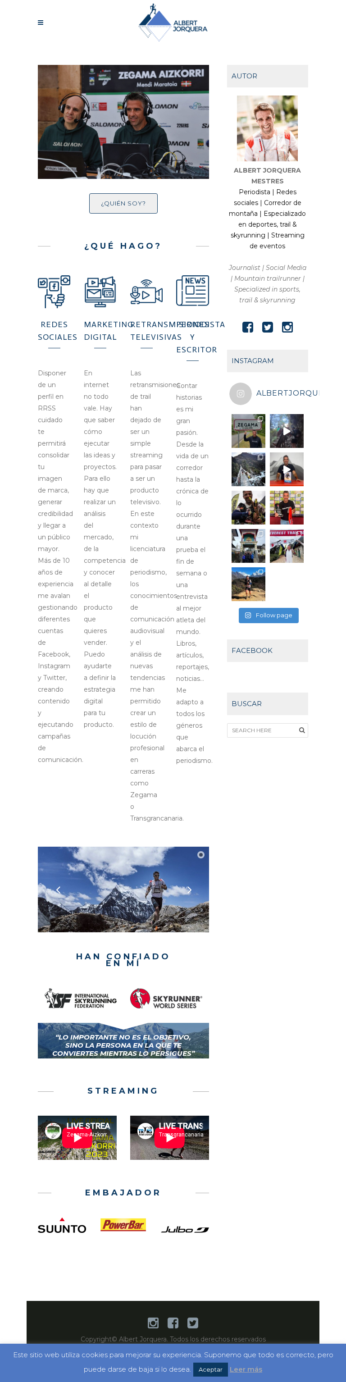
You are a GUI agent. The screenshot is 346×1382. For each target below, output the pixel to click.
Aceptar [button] (211, 1369)
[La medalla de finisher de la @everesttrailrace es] (287, 508)
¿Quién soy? (123, 203)
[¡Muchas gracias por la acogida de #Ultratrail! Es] (287, 469)
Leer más (246, 1369)
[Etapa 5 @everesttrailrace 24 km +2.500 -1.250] (248, 584)
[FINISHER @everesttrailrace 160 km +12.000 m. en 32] (287, 546)
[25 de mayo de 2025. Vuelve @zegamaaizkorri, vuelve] (248, 431)
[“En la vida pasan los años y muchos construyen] (248, 469)
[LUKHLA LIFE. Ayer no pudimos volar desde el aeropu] (248, 546)
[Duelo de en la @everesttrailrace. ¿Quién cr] (287, 431)
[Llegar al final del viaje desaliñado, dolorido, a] (248, 508)
